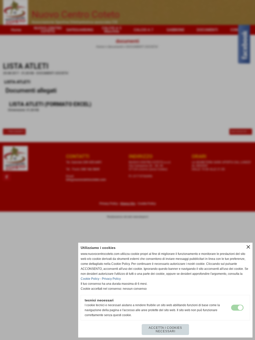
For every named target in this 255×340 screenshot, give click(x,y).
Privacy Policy (111, 279)
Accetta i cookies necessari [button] (165, 329)
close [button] (248, 247)
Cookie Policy (90, 279)
